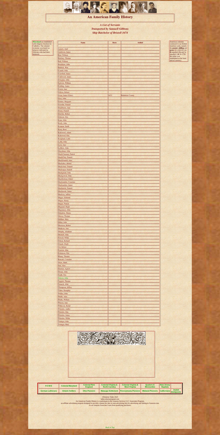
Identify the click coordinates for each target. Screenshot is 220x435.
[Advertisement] (111, 361)
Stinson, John (63, 278)
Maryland (37, 42)
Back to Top (110, 427)
